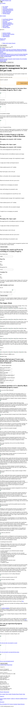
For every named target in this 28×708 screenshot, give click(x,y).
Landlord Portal (3, 664)
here (23, 601)
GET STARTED (3, 45)
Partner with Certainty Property (9, 43)
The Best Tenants (6, 13)
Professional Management (8, 10)
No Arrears (5, 21)
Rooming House (15, 694)
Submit (2, 382)
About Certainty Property (5, 698)
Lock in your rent (6, 20)
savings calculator (5, 608)
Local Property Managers (8, 8)
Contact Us (2, 39)
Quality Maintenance (7, 11)
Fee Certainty (3, 3)
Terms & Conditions (20, 698)
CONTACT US (10, 62)
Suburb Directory (6, 36)
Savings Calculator (6, 33)
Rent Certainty (3, 15)
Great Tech (5, 7)
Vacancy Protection (7, 25)
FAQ (8, 704)
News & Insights (6, 35)
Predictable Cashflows (7, 22)
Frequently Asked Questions (8, 34)
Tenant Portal (9, 664)
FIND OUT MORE (4, 246)
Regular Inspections (7, 12)
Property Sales (3, 38)
